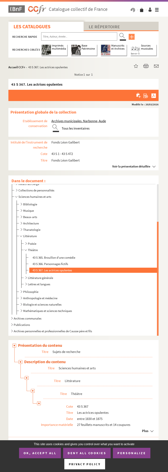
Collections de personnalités (36, 190)
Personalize (131, 453)
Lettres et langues (39, 284)
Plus (145, 431)
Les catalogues (32, 26)
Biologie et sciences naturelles (42, 304)
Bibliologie (30, 204)
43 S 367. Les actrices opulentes (52, 270)
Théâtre (33, 250)
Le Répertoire (104, 27)
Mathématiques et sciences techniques (47, 311)
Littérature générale (40, 278)
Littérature (30, 236)
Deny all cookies (87, 453)
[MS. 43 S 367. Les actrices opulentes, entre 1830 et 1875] (133, 66)
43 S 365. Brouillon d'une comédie (54, 257)
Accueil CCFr (16, 67)
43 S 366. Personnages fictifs (50, 264)
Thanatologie (31, 230)
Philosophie (30, 292)
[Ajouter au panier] (138, 95)
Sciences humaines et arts (34, 197)
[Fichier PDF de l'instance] (153, 95)
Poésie (32, 244)
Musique (28, 211)
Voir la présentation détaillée (131, 166)
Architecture (31, 223)
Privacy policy (85, 464)
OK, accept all (40, 453)
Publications (22, 325)
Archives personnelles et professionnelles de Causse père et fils (53, 331)
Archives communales (27, 318)
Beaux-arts (30, 217)
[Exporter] (145, 95)
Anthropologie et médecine (40, 298)
